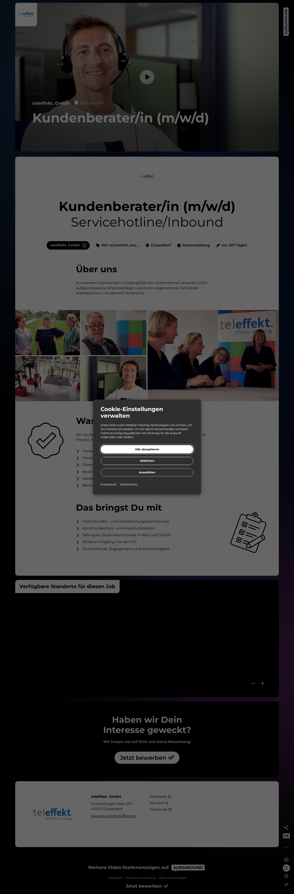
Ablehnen (147, 461)
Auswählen (147, 472)
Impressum (109, 484)
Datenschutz (129, 484)
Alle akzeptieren (147, 449)
